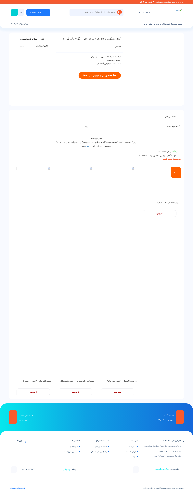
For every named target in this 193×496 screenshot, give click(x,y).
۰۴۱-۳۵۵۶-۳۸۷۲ (27, 469)
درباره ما (157, 24)
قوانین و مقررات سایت (70, 452)
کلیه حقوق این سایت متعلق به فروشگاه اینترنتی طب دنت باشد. (163, 488)
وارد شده (89, 146)
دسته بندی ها (176, 24)
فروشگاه (166, 24)
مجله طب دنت (131, 457)
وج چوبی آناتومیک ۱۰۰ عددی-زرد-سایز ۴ (37, 381)
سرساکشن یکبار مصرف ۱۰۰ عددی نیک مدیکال (77, 381)
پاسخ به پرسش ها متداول (98, 452)
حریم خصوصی (73, 446)
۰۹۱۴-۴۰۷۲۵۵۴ (176, 451)
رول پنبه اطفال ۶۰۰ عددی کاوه (168, 202)
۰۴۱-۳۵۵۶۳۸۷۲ (162, 451)
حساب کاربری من (101, 446)
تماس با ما (148, 24)
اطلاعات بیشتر (171, 117)
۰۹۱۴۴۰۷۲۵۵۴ (145, 12)
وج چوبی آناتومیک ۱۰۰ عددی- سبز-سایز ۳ (121, 381)
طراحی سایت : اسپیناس (17, 488)
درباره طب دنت (130, 452)
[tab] (171, 117)
